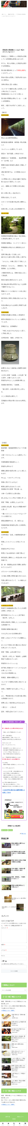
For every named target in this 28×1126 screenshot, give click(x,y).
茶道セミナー (20, 1116)
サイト (3, 955)
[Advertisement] (14, 32)
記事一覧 (7, 1116)
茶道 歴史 (5, 830)
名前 (3, 944)
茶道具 (10, 830)
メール (4, 950)
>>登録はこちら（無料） (8, 1010)
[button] (25, 990)
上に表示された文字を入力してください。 (13, 964)
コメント (4, 927)
